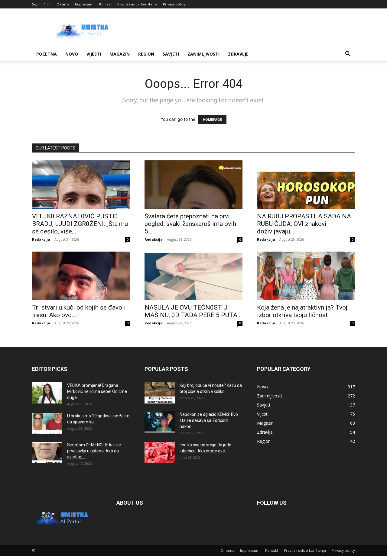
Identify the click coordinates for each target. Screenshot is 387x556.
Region (146, 54)
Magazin (119, 54)
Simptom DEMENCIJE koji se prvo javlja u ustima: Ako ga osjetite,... (94, 450)
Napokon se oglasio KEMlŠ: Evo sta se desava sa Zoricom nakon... (209, 420)
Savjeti (171, 54)
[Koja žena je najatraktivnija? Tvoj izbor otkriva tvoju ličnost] (306, 276)
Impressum (84, 4)
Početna (46, 54)
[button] (347, 54)
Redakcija (41, 239)
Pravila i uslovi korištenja (137, 4)
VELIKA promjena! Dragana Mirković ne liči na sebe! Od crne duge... (97, 391)
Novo (71, 54)
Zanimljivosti (203, 54)
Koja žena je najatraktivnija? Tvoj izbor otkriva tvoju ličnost (302, 311)
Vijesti (93, 54)
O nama (63, 4)
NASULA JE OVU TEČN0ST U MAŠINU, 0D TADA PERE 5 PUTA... (193, 311)
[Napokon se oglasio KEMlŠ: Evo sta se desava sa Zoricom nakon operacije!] (160, 421)
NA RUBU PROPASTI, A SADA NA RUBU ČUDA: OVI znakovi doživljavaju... (304, 224)
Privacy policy (174, 4)
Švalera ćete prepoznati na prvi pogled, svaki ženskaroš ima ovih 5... (190, 224)
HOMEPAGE (212, 119)
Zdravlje (238, 54)
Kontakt (105, 4)
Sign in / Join (42, 4)
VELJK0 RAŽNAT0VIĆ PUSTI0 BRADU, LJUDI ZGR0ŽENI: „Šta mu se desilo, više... (80, 224)
